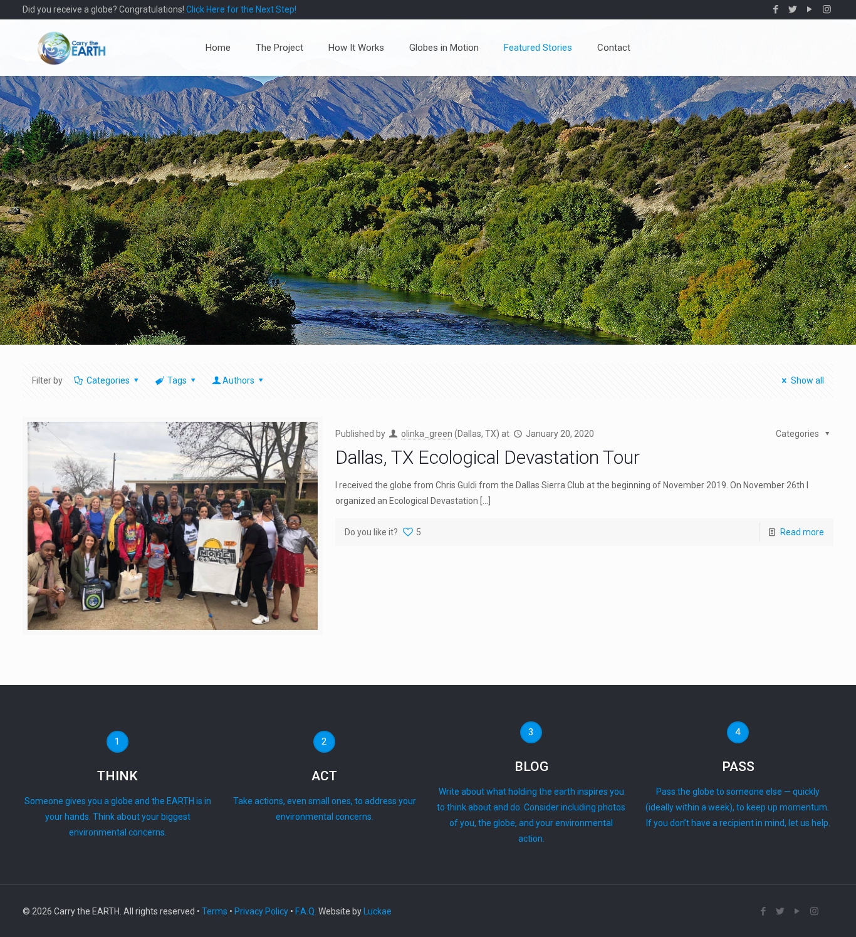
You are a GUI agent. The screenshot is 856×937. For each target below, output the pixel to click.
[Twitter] (793, 9)
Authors (238, 380)
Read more (802, 532)
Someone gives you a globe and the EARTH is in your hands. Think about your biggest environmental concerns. (117, 816)
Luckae (377, 911)
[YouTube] (810, 9)
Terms (214, 911)
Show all (807, 380)
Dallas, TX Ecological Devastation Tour (487, 457)
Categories (108, 380)
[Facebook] (776, 9)
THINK (117, 775)
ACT (324, 775)
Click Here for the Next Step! (241, 9)
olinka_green (426, 434)
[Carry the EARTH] (71, 47)
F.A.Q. (305, 911)
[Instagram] (826, 9)
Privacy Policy (261, 911)
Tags (177, 380)
